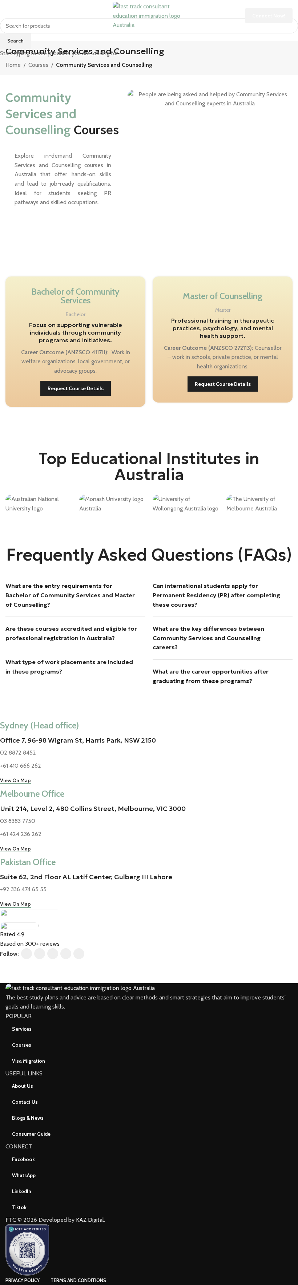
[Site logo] (149, 15)
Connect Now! (268, 16)
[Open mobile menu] (8, 15)
